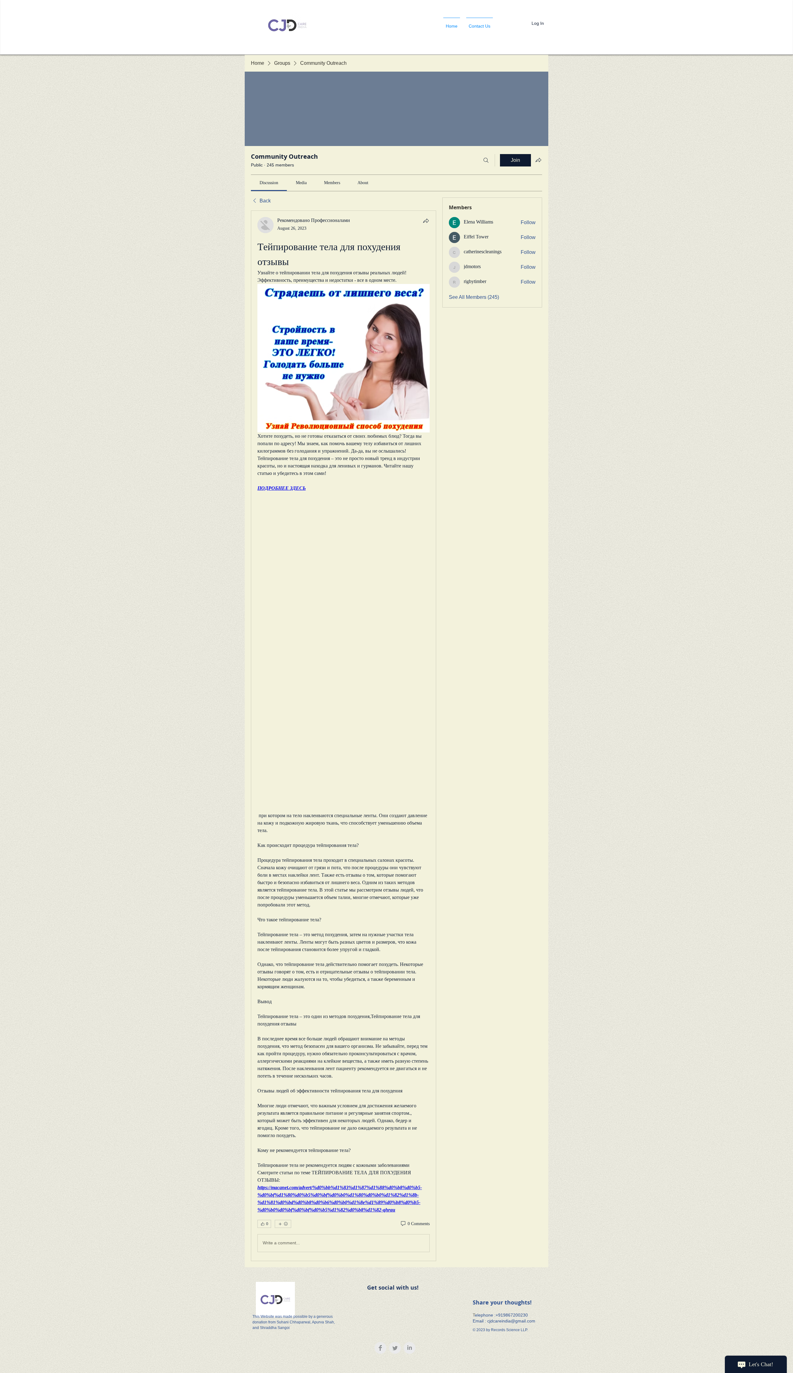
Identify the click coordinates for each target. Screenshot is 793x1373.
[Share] (426, 220)
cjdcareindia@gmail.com (511, 1320)
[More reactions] (283, 1224)
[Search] (486, 160)
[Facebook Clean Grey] (380, 1348)
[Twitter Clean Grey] (395, 1348)
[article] (343, 735)
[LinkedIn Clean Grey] (409, 1348)
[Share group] (538, 160)
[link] (269, 182)
